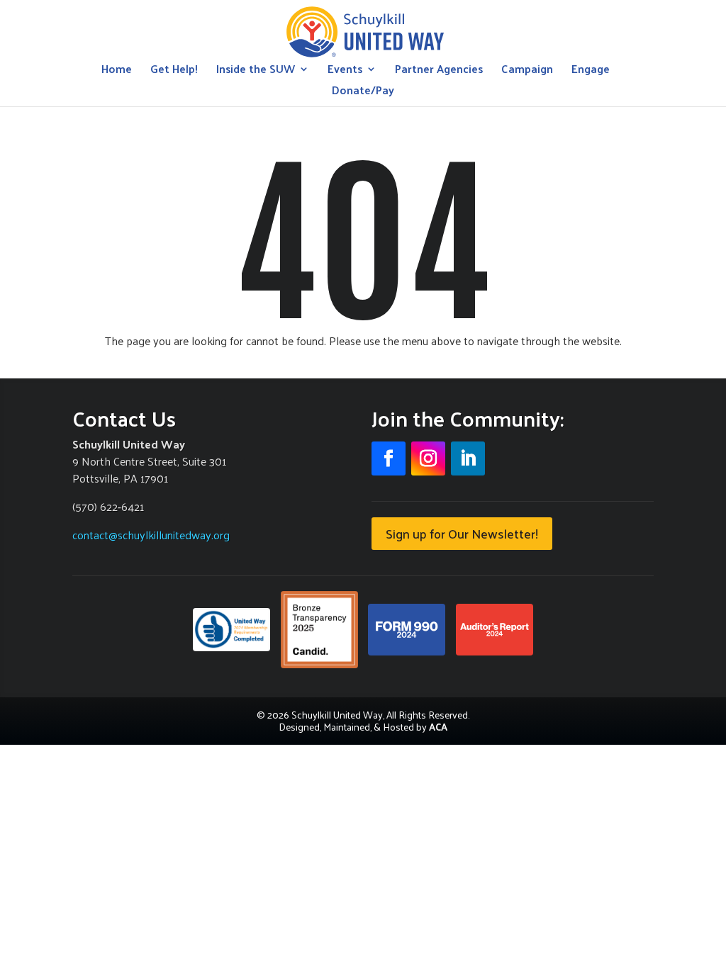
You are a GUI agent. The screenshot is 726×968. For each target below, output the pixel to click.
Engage (590, 71)
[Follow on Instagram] (428, 458)
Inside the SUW (255, 71)
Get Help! (174, 71)
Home (116, 71)
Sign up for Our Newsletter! (462, 533)
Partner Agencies (439, 71)
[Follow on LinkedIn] (468, 458)
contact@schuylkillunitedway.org (151, 534)
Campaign (527, 71)
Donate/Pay (363, 92)
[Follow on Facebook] (389, 458)
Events (345, 71)
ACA (438, 727)
